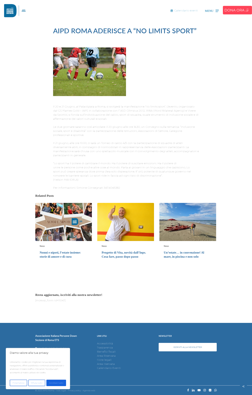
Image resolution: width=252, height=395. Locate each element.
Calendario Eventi (109, 368)
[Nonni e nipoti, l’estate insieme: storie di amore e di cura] (63, 233)
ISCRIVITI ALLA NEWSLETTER (187, 347)
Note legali (104, 359)
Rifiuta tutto (36, 383)
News (42, 246)
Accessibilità (105, 343)
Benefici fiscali (106, 351)
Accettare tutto (56, 383)
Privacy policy (74, 390)
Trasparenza (105, 347)
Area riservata (106, 364)
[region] (38, 368)
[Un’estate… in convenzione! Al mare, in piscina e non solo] (187, 233)
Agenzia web (89, 390)
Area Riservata (106, 355)
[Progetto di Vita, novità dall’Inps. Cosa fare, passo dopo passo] (125, 233)
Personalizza (18, 383)
